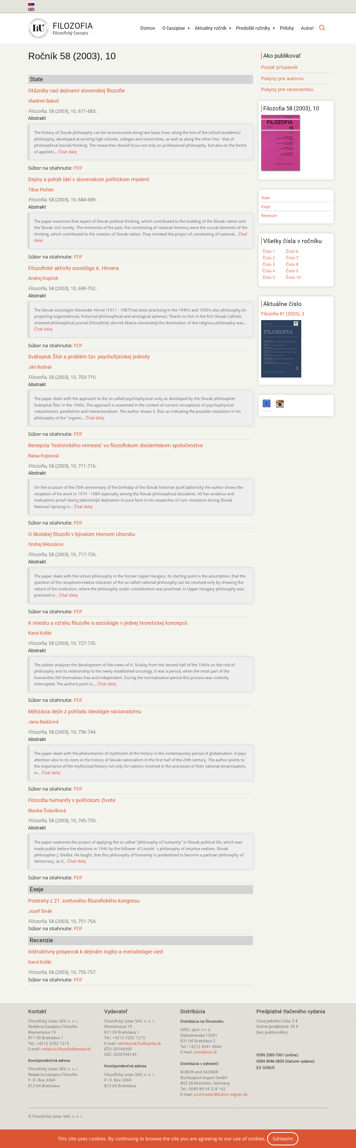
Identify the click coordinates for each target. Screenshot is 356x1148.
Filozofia (73, 26)
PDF (78, 168)
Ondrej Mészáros (45, 544)
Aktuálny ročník (210, 28)
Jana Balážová (43, 722)
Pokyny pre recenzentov (287, 89)
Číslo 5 (268, 277)
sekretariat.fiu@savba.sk (139, 1043)
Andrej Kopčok (43, 278)
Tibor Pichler (41, 189)
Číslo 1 (268, 251)
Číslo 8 (292, 264)
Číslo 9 (292, 270)
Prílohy (287, 28)
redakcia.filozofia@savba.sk (66, 1048)
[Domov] (38, 28)
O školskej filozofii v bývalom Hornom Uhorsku (81, 534)
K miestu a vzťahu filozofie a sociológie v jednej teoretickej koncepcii (107, 623)
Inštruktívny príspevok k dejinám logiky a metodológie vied (95, 952)
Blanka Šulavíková (47, 810)
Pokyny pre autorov (282, 78)
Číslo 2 (268, 257)
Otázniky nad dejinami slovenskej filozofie (76, 91)
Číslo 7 (292, 257)
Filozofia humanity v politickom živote (71, 800)
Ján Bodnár (40, 367)
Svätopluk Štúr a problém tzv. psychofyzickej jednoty (89, 357)
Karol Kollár (40, 633)
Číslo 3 (268, 264)
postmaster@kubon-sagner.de (221, 1094)
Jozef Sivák (40, 911)
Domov (147, 28)
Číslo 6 (292, 251)
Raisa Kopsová (43, 455)
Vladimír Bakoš (43, 101)
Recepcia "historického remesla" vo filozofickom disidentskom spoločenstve (115, 446)
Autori (307, 28)
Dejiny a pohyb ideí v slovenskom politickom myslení (88, 179)
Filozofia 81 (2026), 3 (282, 313)
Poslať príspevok (279, 67)
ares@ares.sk (205, 1052)
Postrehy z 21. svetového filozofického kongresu (83, 901)
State (265, 197)
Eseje (265, 206)
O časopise (173, 28)
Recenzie (269, 215)
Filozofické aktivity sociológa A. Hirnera (73, 268)
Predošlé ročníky (253, 28)
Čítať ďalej (67, 151)
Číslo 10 (293, 277)
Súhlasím (283, 1138)
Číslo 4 (268, 270)
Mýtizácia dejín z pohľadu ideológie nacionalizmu (85, 712)
